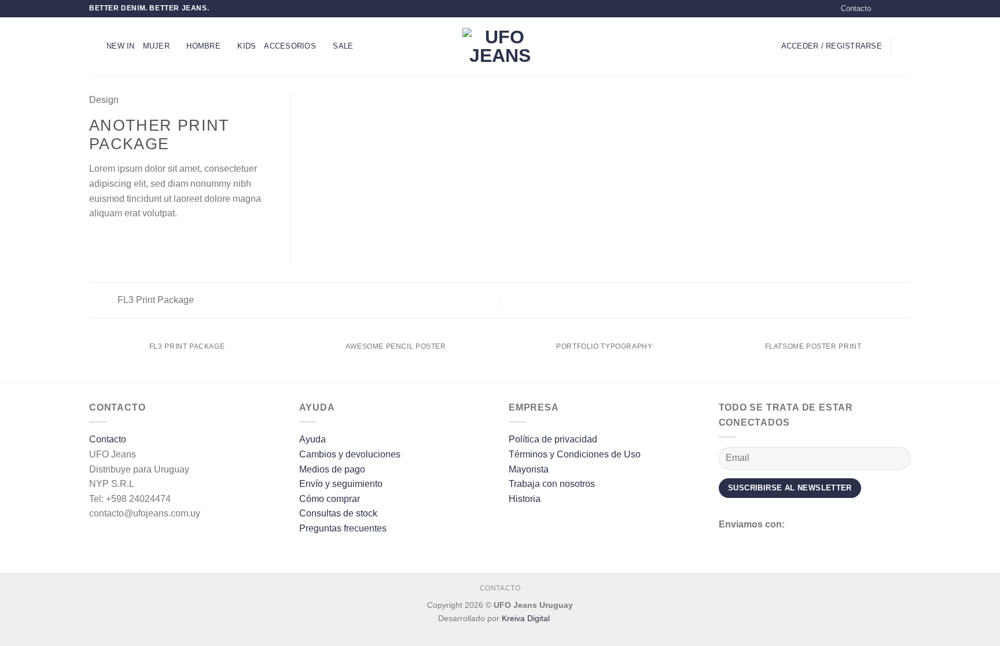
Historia (525, 499)
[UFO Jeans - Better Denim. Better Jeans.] (500, 46)
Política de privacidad (553, 439)
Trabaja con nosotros (552, 484)
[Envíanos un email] (905, 9)
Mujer (156, 46)
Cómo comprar (329, 499)
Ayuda (312, 439)
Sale (343, 46)
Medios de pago (332, 469)
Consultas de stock (338, 513)
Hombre (203, 46)
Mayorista (529, 469)
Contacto (856, 8)
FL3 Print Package (154, 300)
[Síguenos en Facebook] (883, 9)
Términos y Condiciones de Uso (575, 454)
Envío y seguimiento (341, 484)
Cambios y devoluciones (349, 454)
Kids (246, 46)
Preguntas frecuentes (343, 528)
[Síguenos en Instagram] (894, 9)
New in (120, 46)
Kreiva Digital (527, 618)
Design (104, 100)
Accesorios (290, 46)
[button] (93, 46)
